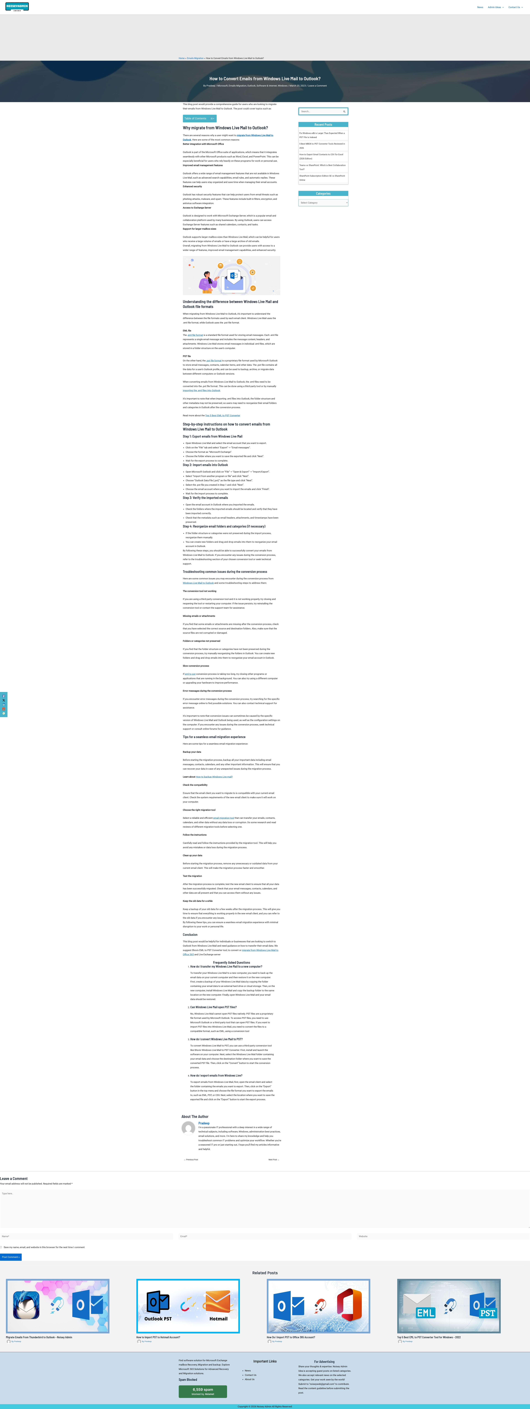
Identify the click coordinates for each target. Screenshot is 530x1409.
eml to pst (190, 674)
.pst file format (214, 360)
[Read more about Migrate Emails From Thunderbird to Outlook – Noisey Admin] (57, 1306)
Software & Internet (267, 85)
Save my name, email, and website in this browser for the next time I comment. (44, 1247)
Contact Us (514, 7)
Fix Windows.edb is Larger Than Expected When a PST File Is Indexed (322, 135)
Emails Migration (237, 85)
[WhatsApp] (3, 713)
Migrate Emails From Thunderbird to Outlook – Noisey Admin (39, 1337)
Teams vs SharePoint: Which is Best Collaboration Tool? (322, 167)
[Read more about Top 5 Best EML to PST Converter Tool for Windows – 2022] (449, 1306)
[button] (502, 7)
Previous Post (191, 1160)
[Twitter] (3, 700)
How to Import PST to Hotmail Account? (158, 1337)
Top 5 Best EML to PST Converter (222, 415)
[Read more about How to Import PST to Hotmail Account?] (188, 1306)
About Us (250, 1379)
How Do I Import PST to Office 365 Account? (291, 1337)
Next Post (274, 1160)
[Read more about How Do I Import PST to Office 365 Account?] (318, 1306)
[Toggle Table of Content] (211, 118)
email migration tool (223, 818)
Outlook (251, 85)
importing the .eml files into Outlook (201, 390)
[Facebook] (3, 695)
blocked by (207, 1390)
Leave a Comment (317, 85)
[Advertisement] (265, 36)
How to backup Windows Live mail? (214, 776)
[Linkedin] (3, 704)
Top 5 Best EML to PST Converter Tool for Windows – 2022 (429, 1337)
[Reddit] (3, 708)
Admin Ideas (494, 7)
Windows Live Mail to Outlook (198, 583)
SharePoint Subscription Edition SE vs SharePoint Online (322, 178)
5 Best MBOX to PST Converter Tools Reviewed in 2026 (322, 146)
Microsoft (222, 85)
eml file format (195, 335)
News (480, 7)
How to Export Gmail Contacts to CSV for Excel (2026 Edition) (321, 156)
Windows (282, 85)
